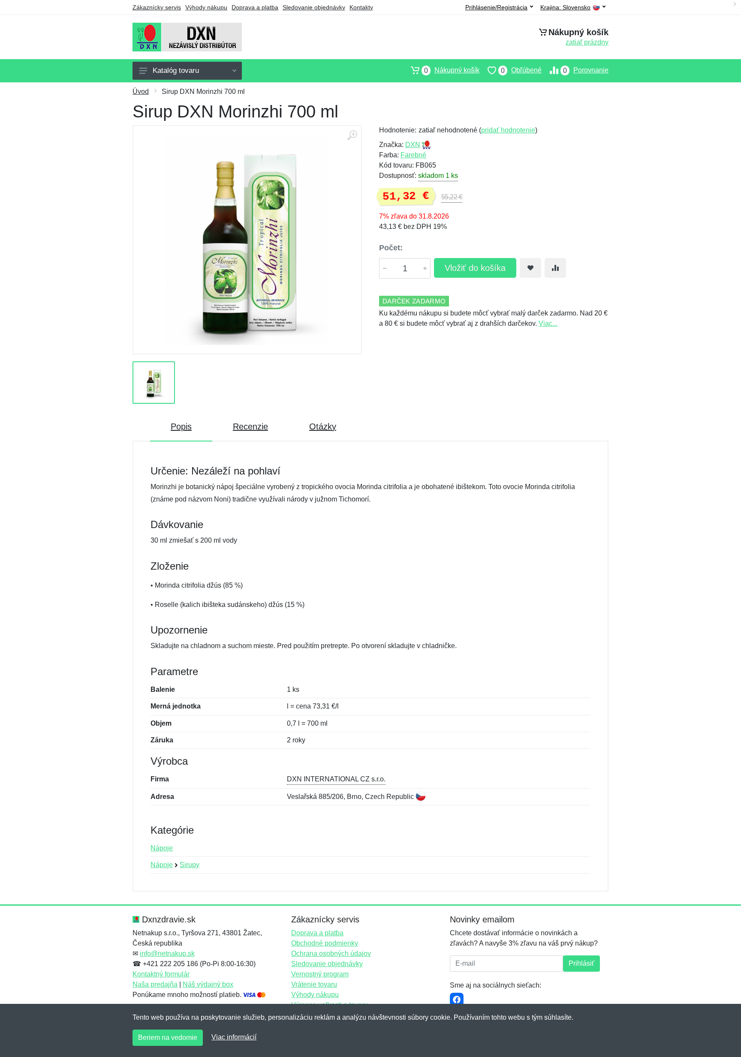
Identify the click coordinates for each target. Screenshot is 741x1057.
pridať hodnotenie (508, 130)
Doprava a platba (255, 7)
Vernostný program (320, 974)
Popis (181, 426)
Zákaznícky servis (157, 7)
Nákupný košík (451, 70)
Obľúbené (521, 70)
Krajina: (565, 7)
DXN (412, 144)
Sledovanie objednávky (314, 7)
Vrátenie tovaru (314, 984)
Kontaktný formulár (161, 974)
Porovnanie (585, 70)
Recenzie (250, 426)
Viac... (548, 323)
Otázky (322, 426)
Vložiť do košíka (475, 268)
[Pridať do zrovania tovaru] (555, 268)
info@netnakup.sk (167, 953)
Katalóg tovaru (176, 70)
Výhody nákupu (206, 7)
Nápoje (162, 848)
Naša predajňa (155, 984)
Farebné (413, 155)
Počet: (391, 247)
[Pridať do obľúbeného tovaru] (530, 268)
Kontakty (361, 7)
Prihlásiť (581, 963)
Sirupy (189, 864)
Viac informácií (233, 1037)
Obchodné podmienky (324, 943)
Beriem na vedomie (167, 1037)
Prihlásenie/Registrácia (496, 7)
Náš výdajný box (208, 984)
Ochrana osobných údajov (331, 953)
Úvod (141, 91)
